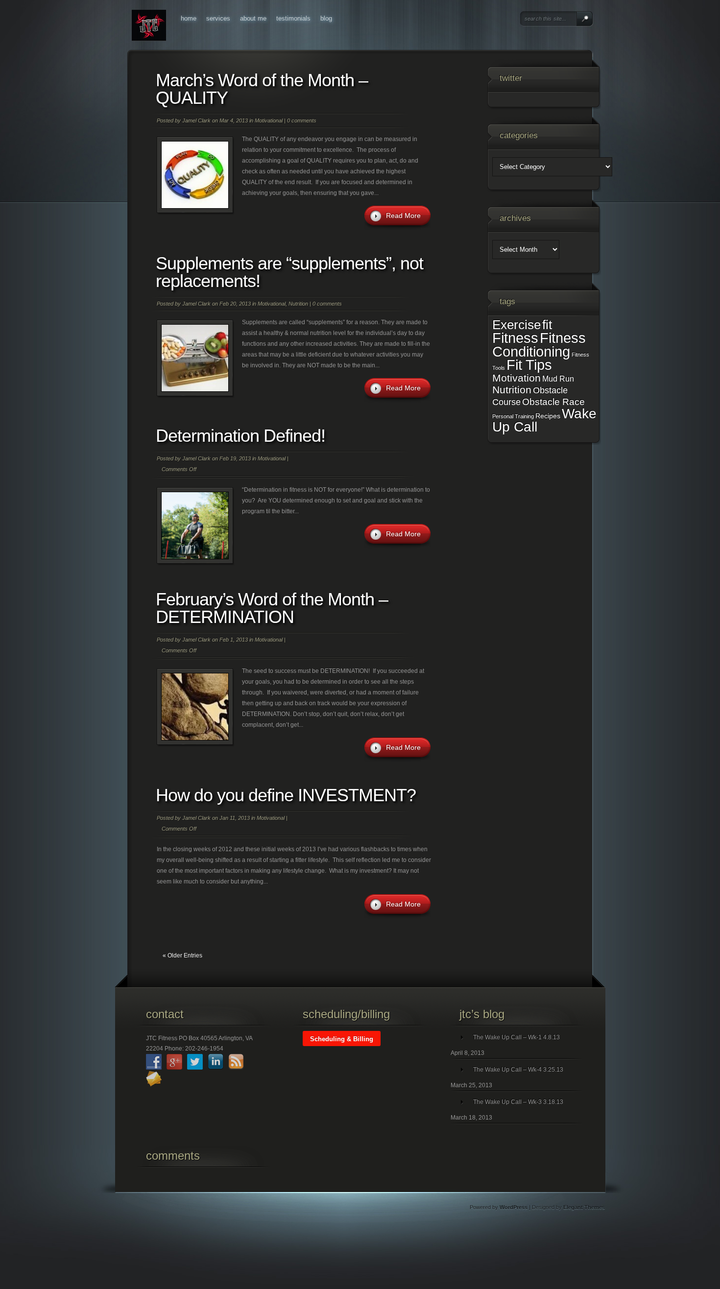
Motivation (516, 378)
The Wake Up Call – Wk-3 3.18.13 (518, 1101)
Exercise (516, 324)
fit (547, 324)
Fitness (515, 338)
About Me (253, 18)
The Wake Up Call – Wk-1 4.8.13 (516, 1037)
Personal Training (513, 416)
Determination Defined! (240, 436)
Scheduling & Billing (341, 1039)
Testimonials (293, 18)
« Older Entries (182, 955)
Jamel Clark (196, 120)
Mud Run (558, 378)
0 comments (301, 120)
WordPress (514, 1207)
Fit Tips (529, 365)
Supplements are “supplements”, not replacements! (289, 272)
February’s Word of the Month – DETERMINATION (272, 608)
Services (218, 18)
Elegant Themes (584, 1207)
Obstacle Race (553, 402)
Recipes (547, 416)
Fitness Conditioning (539, 344)
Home (188, 18)
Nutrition (298, 304)
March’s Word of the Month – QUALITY (262, 89)
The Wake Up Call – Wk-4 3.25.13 (518, 1069)
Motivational (269, 120)
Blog (326, 18)
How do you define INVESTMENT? (286, 795)
